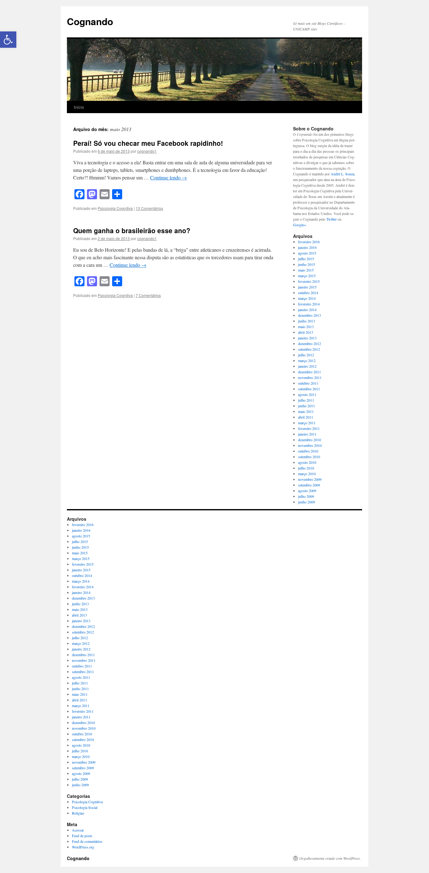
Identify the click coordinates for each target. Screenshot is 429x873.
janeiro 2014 (307, 309)
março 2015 (307, 275)
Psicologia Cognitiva (115, 208)
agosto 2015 (307, 252)
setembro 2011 (309, 388)
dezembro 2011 (309, 371)
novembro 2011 (310, 377)
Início (79, 107)
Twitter (331, 219)
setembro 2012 (309, 349)
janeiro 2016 (307, 247)
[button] (8, 39)
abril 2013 (305, 332)
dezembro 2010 (309, 439)
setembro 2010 (309, 456)
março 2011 (307, 422)
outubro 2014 (308, 292)
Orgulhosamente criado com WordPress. (330, 858)
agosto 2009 (307, 490)
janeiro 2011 (307, 433)
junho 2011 (306, 405)
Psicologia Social (84, 807)
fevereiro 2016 (309, 241)
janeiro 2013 (307, 337)
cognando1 (147, 151)
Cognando (90, 21)
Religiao (78, 812)
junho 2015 (306, 264)
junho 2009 (306, 501)
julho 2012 (306, 354)
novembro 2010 (310, 445)
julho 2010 (306, 467)
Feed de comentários (87, 841)
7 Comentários (148, 295)
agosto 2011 (307, 394)
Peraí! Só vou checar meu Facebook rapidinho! (148, 143)
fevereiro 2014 (309, 303)
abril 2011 (305, 417)
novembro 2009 (310, 479)
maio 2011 (306, 411)
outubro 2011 (308, 383)
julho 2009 (306, 496)
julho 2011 (306, 400)
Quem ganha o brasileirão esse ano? (131, 230)
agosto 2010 (307, 462)
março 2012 (307, 360)
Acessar (78, 829)
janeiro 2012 (307, 366)
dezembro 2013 (309, 315)
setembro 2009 (309, 484)
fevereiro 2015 (309, 281)
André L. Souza (342, 173)
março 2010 (307, 473)
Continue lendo (168, 177)
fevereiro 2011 (309, 428)
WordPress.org (83, 846)
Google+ (299, 224)
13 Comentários (149, 208)
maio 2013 (306, 326)
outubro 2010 (308, 450)
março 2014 (307, 298)
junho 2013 (306, 320)
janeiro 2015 (307, 286)
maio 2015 (306, 269)
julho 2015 (306, 258)
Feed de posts (82, 835)
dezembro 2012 (309, 343)
